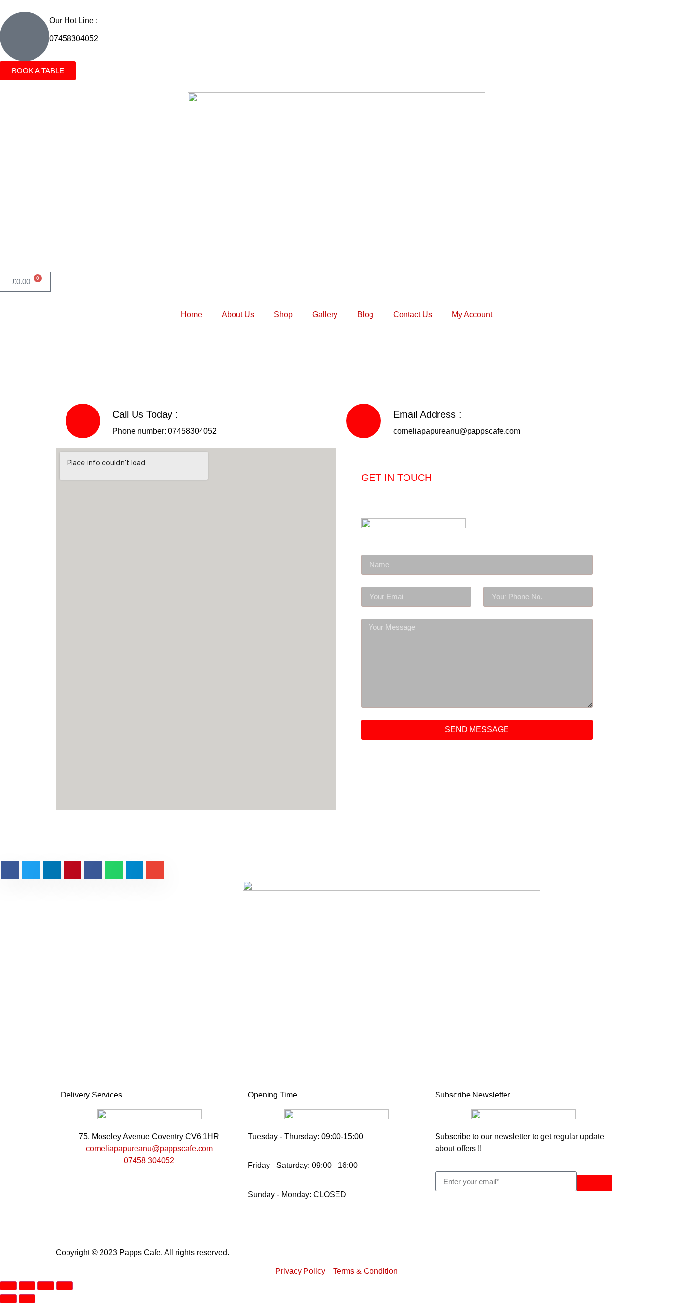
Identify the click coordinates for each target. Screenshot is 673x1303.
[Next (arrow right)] (27, 1298)
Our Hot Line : (73, 20)
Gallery (324, 314)
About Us (238, 314)
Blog (365, 314)
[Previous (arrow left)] (8, 1298)
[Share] (45, 1285)
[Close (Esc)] (64, 1285)
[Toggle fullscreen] (27, 1285)
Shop (283, 314)
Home (191, 314)
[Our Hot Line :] (24, 36)
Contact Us (412, 314)
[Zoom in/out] (8, 1285)
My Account (472, 314)
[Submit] (594, 1183)
